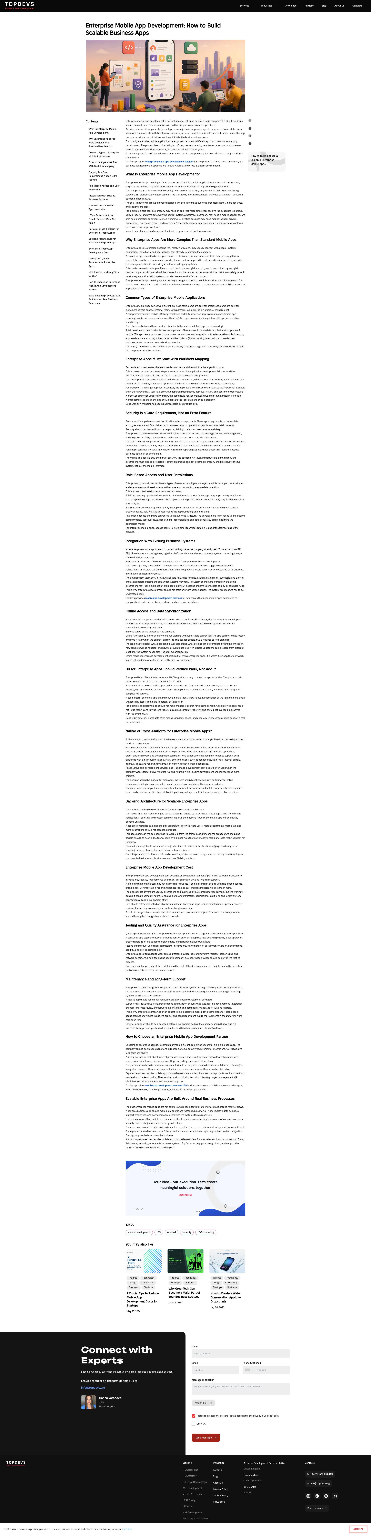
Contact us (185, 1195)
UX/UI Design (189, 1500)
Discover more (315, 1508)
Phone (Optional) (252, 1363)
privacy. (127, 1529)
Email (195, 1363)
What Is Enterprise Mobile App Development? (102, 131)
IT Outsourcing (190, 1470)
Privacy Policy (220, 1489)
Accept (358, 1529)
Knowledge (290, 5)
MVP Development (192, 1512)
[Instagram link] (308, 1496)
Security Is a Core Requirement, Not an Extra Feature (103, 176)
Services (187, 1463)
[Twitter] (250, 136)
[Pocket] (250, 144)
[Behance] (326, 1496)
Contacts (357, 5)
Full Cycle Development (195, 1482)
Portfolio (309, 5)
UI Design (187, 1506)
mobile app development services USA (166, 1085)
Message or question (203, 1380)
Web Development (192, 1488)
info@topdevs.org (93, 1387)
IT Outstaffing (190, 1476)
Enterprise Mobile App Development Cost (101, 250)
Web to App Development (196, 1518)
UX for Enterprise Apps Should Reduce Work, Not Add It (102, 219)
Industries (218, 1463)
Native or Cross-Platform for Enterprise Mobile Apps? (104, 231)
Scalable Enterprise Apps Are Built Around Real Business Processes (104, 299)
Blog (324, 5)
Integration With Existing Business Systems (102, 197)
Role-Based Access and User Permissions (104, 188)
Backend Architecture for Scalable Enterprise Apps (102, 241)
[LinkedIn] (250, 121)
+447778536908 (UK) (322, 1474)
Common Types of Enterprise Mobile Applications (104, 154)
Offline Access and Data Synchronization (101, 207)
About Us (339, 5)
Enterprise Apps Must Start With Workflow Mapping (103, 164)
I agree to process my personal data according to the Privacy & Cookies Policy (238, 1416)
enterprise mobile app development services (169, 161)
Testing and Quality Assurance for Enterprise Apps (102, 262)
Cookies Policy (220, 1495)
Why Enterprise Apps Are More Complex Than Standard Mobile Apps (102, 143)
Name (195, 1346)
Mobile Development (194, 1494)
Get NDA (201, 1424)
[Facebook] (250, 129)
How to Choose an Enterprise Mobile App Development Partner (104, 286)
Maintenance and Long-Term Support (104, 274)
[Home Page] (19, 6)
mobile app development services (163, 598)
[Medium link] (335, 1496)
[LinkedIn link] (317, 1496)
